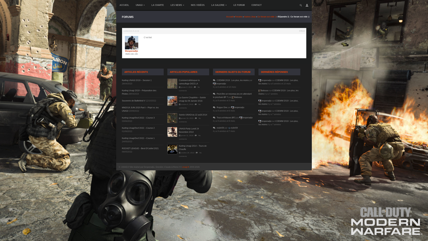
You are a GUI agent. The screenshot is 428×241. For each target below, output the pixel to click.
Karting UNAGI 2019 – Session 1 (137, 80)
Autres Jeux (250, 17)
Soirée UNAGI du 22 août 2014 (193, 115)
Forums (238, 17)
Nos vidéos (198, 5)
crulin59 (220, 128)
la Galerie (218, 5)
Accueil (124, 5)
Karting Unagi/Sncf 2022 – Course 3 (138, 118)
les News (176, 5)
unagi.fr (185, 167)
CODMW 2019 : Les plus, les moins (233, 80)
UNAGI (139, 5)
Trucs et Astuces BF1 (226, 117)
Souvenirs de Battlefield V (133, 101)
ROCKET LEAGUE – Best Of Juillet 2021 (140, 148)
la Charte (157, 5)
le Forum (239, 5)
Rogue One (222, 107)
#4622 (302, 31)
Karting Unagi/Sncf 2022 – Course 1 (138, 138)
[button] (306, 5)
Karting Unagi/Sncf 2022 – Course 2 (138, 128)
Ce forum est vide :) (266, 17)
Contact (256, 5)
